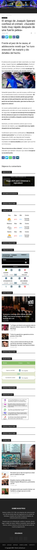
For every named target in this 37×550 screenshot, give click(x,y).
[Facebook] (11, 538)
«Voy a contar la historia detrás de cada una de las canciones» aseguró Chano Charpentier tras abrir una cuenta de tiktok (22, 343)
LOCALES (9, 545)
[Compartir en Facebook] (3, 37)
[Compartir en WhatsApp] (10, 37)
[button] (3, 11)
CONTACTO (32, 545)
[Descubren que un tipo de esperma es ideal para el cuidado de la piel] (5, 475)
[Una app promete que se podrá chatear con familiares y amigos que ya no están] (5, 491)
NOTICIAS (15, 545)
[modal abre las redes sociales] (17, 37)
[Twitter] (25, 538)
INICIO (4, 545)
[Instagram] (16, 538)
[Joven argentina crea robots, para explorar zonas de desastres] (18, 457)
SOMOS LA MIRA (23, 545)
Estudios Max (28, 548)
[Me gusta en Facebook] (14, 37)
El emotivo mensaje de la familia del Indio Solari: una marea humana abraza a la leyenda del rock (17, 316)
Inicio (3, 15)
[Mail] (21, 538)
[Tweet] (6, 37)
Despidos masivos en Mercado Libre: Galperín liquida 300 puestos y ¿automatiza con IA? (22, 481)
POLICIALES (9, 15)
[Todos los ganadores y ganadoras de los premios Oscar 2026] (5, 337)
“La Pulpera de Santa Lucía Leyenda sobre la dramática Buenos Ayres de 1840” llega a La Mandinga (22, 327)
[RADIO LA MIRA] (18, 4)
